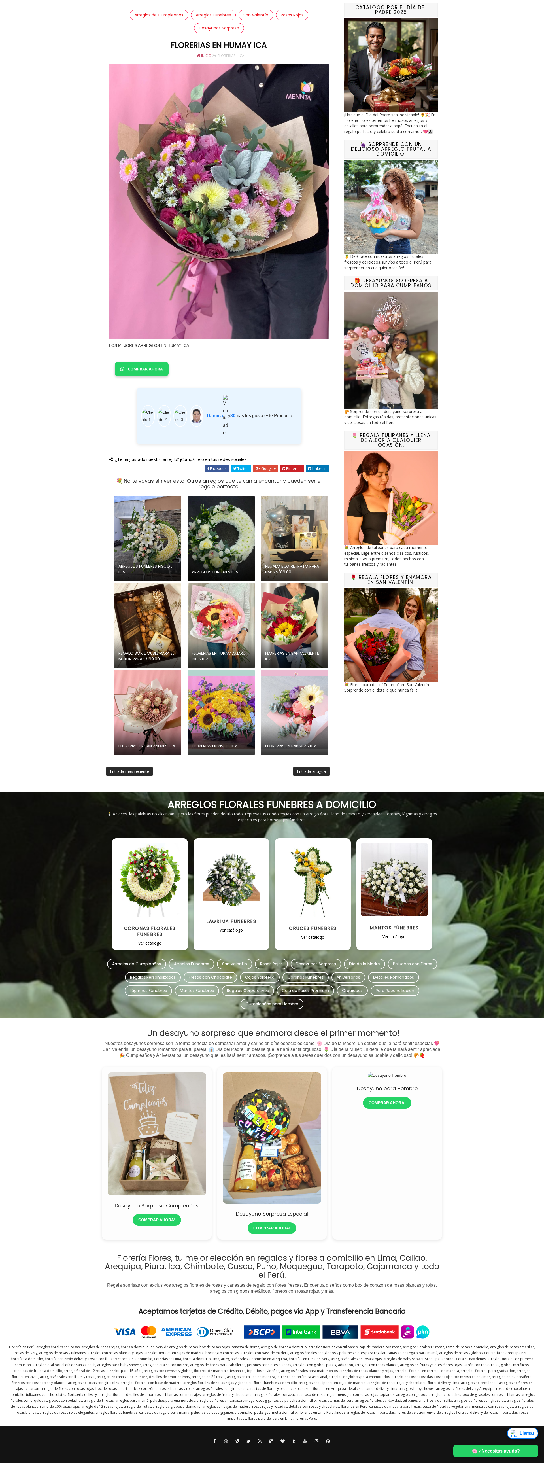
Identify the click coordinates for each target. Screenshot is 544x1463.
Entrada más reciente (129, 771)
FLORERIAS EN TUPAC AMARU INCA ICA (218, 656)
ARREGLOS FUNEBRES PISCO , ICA (145, 569)
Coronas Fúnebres (306, 977)
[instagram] (317, 1441)
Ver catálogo (150, 943)
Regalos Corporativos (248, 990)
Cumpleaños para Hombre (272, 1004)
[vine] (237, 1441)
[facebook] (215, 1441)
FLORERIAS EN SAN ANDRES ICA (146, 746)
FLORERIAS (227, 55)
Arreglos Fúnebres (213, 15)
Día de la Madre (364, 964)
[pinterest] (328, 1441)
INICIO (205, 55)
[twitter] (249, 1441)
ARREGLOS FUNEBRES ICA (215, 572)
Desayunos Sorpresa (219, 28)
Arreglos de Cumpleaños (159, 15)
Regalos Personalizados (153, 977)
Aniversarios (348, 977)
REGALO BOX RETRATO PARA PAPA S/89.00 (292, 569)
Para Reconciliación (395, 990)
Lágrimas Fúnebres (148, 990)
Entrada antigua (311, 771)
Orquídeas (352, 990)
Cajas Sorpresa (260, 977)
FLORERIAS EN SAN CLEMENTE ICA (292, 656)
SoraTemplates (266, 1451)
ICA (241, 55)
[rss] (260, 1441)
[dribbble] (226, 1441)
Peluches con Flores (412, 964)
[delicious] (271, 1441)
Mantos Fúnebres (197, 990)
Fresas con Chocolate (210, 977)
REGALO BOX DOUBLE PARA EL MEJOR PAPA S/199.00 (146, 656)
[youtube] (305, 1441)
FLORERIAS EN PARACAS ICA (290, 746)
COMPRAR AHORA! (156, 1220)
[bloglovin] (283, 1441)
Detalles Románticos (393, 977)
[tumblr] (294, 1441)
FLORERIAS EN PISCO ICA (214, 746)
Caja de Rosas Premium (305, 990)
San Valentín (255, 15)
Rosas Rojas (292, 15)
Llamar (527, 1433)
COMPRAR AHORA (145, 369)
